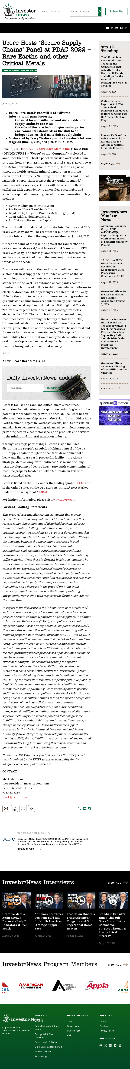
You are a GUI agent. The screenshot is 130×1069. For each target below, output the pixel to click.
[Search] (99, 11)
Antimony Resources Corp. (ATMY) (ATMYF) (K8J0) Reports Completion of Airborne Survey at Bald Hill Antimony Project (114, 235)
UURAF (43, 492)
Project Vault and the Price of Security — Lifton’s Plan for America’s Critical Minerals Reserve (114, 142)
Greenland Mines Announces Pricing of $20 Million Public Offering (114, 368)
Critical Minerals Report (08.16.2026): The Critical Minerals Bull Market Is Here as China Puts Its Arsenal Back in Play (114, 111)
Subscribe (116, 11)
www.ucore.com (64, 500)
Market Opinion (43, 1051)
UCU (80, 483)
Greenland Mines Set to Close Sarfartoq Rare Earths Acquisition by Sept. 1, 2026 (114, 298)
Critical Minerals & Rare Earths (20, 70)
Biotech (39, 1021)
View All (107, 163)
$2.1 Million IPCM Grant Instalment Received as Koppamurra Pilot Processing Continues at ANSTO (113, 268)
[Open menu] (6, 28)
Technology (41, 1056)
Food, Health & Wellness (47, 1042)
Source (27, 149)
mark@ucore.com (14, 797)
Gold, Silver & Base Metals (48, 1046)
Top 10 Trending (109, 49)
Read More (26, 849)
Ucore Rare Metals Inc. (33, 833)
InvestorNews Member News (114, 216)
